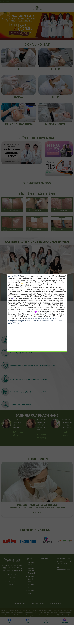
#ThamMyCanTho (31, 321)
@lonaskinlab (13, 276)
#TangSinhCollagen (16, 321)
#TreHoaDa (51, 318)
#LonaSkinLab (45, 321)
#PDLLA (30, 318)
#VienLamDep (40, 318)
